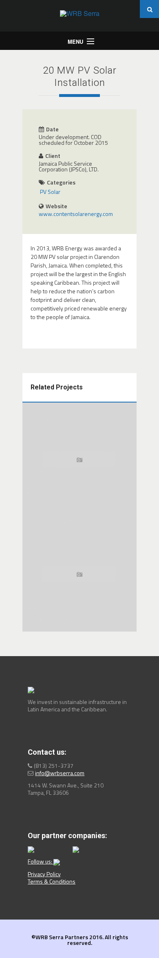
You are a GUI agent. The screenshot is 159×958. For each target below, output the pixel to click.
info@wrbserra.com (59, 773)
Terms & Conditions (51, 881)
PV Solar (50, 191)
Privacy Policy (44, 874)
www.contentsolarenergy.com (76, 213)
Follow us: (40, 861)
